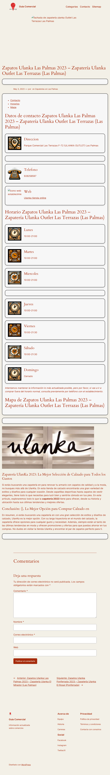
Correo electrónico (24, 634)
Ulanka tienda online (35, 198)
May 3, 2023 (19, 89)
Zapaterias (40, 89)
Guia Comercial (27, 6)
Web (15, 647)
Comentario (20, 591)
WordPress (26, 765)
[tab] (57, 100)
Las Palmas (53, 89)
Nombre (18, 622)
